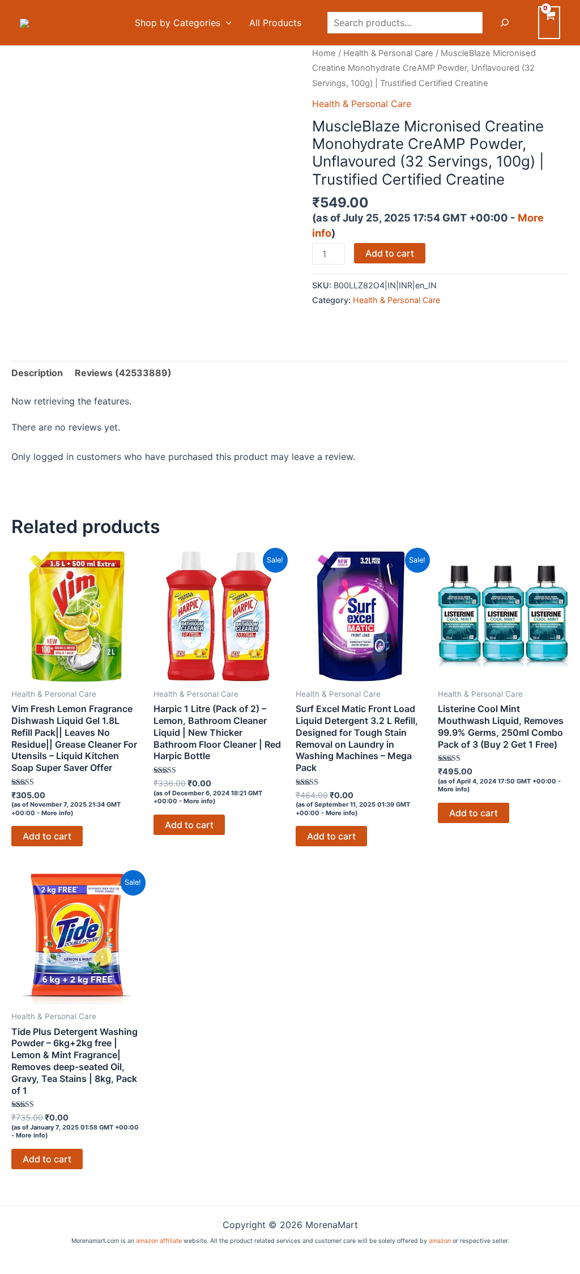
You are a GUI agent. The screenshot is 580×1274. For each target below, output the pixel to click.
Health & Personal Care (388, 53)
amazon (440, 1241)
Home (324, 53)
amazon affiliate (159, 1241)
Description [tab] (37, 372)
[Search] (504, 22)
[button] (226, 22)
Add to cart (389, 253)
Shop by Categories (177, 22)
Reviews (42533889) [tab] (123, 372)
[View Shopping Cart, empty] (549, 22)
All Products (275, 22)
